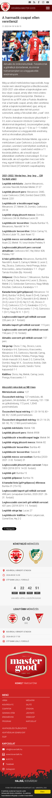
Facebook (10, 764)
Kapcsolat (31, 721)
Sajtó (29, 704)
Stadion (30, 709)
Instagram (10, 769)
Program (6, 721)
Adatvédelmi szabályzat (13, 732)
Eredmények (8, 717)
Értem (42, 792)
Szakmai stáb (8, 713)
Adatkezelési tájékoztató (14, 728)
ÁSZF (4, 737)
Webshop (30, 717)
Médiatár (30, 700)
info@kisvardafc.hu (14, 749)
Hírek (4, 700)
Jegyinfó (30, 713)
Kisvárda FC (8, 704)
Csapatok (6, 709)
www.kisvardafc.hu (14, 754)
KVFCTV (9, 759)
